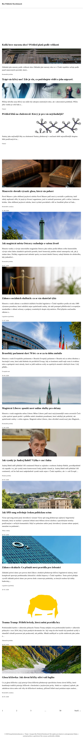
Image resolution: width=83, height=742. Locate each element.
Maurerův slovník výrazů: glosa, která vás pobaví (28, 191)
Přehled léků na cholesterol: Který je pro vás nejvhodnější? (33, 114)
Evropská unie (6, 371)
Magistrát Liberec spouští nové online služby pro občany (31, 408)
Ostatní (4, 109)
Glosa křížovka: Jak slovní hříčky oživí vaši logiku (28, 677)
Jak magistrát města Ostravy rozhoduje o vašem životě (30, 243)
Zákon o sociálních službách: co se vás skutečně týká (29, 298)
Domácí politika (6, 475)
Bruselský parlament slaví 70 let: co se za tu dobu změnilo (32, 353)
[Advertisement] (41, 23)
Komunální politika (7, 74)
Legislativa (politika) (8, 316)
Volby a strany (6, 530)
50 (60, 711)
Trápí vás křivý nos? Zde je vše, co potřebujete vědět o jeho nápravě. (37, 79)
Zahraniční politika (7, 640)
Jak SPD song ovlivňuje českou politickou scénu (26, 512)
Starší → (77, 711)
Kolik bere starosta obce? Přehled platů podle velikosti (30, 44)
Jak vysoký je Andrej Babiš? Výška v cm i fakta (26, 460)
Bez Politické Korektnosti (12, 4)
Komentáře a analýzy (8, 206)
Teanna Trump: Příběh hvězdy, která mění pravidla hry (31, 622)
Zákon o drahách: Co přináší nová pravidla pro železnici (31, 567)
